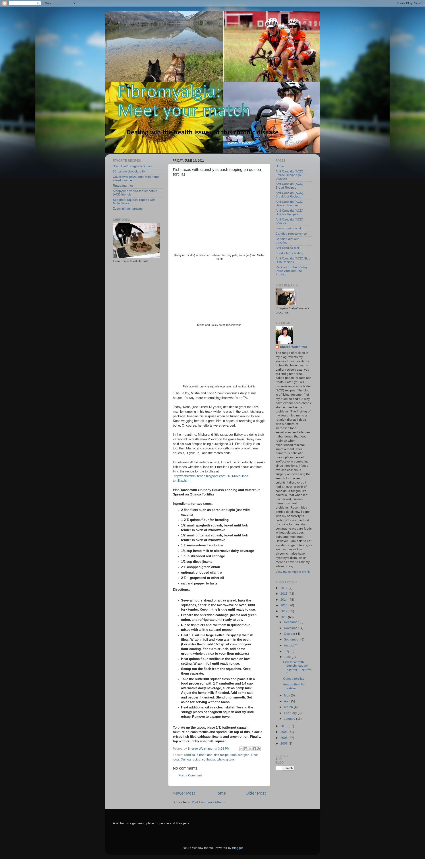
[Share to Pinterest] (258, 749)
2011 (284, 617)
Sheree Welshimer (293, 346)
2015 (284, 593)
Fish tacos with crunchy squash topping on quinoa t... (297, 667)
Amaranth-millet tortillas (294, 686)
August (289, 645)
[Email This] (241, 749)
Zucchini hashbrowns (128, 208)
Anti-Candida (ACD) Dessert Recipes (289, 203)
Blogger (237, 847)
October (290, 633)
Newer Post (184, 793)
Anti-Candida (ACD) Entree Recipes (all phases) (289, 175)
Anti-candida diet (287, 248)
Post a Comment (190, 775)
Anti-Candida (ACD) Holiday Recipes (289, 212)
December (291, 622)
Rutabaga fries (123, 185)
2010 (284, 726)
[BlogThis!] (245, 749)
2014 (284, 599)
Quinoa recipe (190, 759)
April (287, 701)
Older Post (255, 793)
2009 (284, 731)
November (291, 628)
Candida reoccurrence (291, 233)
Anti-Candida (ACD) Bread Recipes (289, 185)
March (289, 707)
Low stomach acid (288, 228)
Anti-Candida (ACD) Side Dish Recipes (293, 260)
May (287, 695)
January (290, 718)
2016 (284, 588)
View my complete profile (293, 571)
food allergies (239, 754)
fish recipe (221, 754)
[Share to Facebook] (254, 749)
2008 (284, 737)
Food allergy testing (289, 253)
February (291, 713)
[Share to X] (250, 749)
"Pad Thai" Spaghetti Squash (133, 166)
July (287, 651)
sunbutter (208, 759)
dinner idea (204, 754)
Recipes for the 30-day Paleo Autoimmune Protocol (291, 271)
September (292, 639)
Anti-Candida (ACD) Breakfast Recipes (289, 194)
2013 (284, 605)
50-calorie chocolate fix (129, 171)
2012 (284, 611)
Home (220, 793)
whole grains (226, 759)
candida (189, 754)
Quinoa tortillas (293, 678)
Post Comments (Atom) (208, 802)
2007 (284, 743)
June (288, 657)
